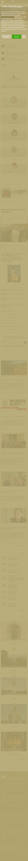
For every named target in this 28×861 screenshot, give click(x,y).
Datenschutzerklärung (7, 17)
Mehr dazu (24, 37)
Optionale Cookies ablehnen (6, 37)
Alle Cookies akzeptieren (16, 37)
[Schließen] (14, 2)
